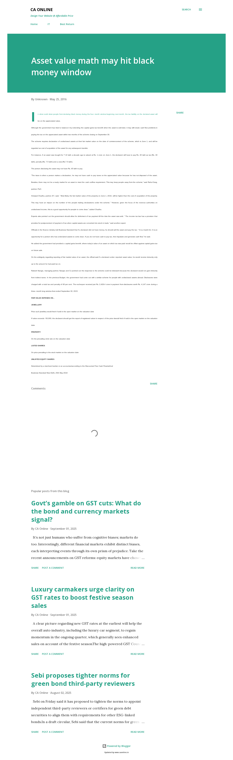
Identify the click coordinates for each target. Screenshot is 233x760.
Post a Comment (53, 567)
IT (49, 24)
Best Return (67, 24)
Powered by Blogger (118, 746)
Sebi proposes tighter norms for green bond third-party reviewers (83, 679)
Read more (137, 567)
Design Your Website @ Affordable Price (52, 15)
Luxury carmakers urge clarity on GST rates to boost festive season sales (82, 597)
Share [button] (180, 112)
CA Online (42, 9)
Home (34, 24)
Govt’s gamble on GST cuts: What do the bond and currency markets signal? (86, 511)
